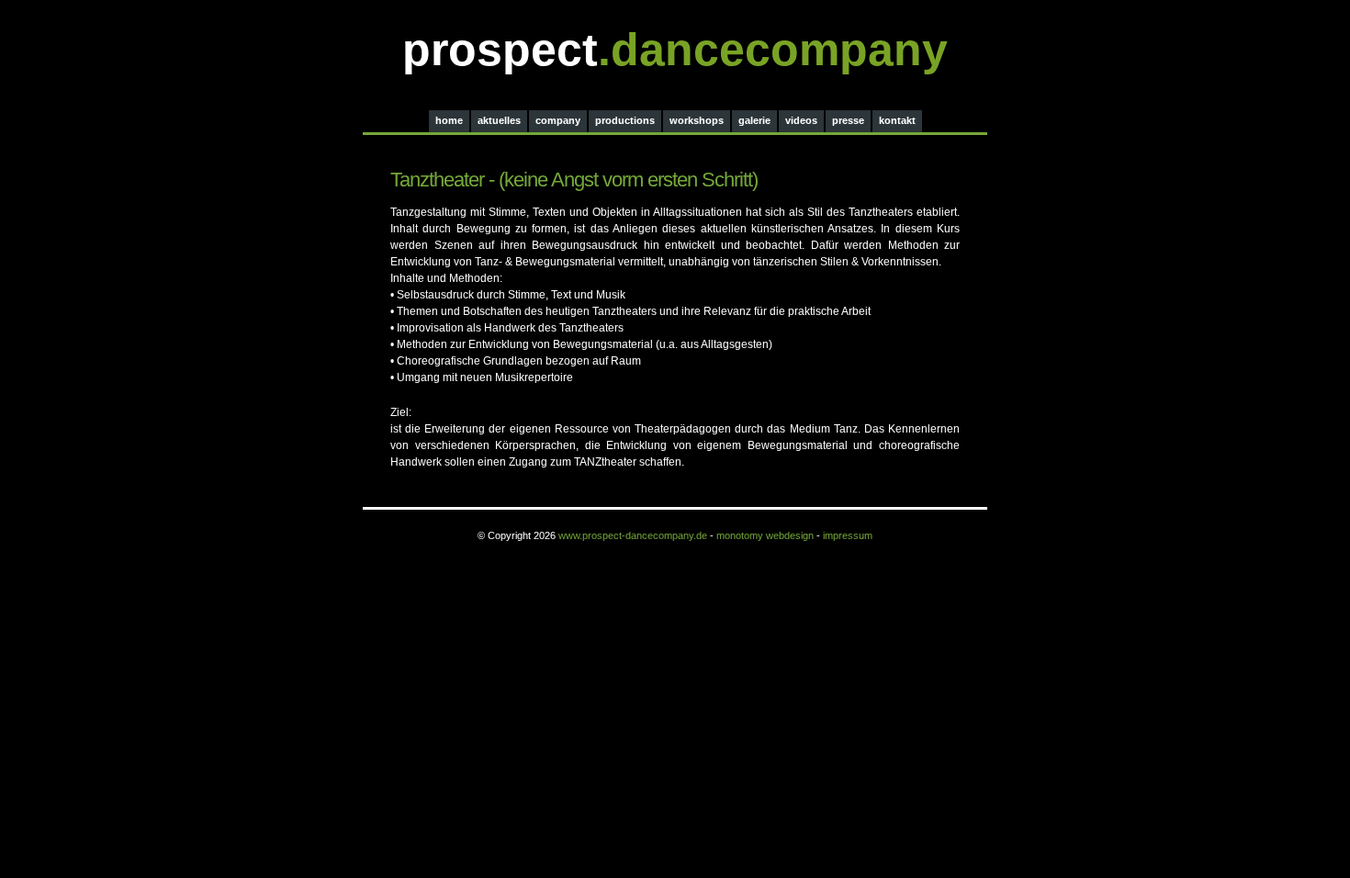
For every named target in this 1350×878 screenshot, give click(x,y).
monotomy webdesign (765, 535)
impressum (847, 535)
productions (625, 120)
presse (848, 120)
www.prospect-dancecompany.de (632, 535)
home (449, 120)
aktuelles (499, 120)
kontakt (897, 120)
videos (801, 120)
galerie (754, 120)
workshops (696, 120)
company (557, 120)
